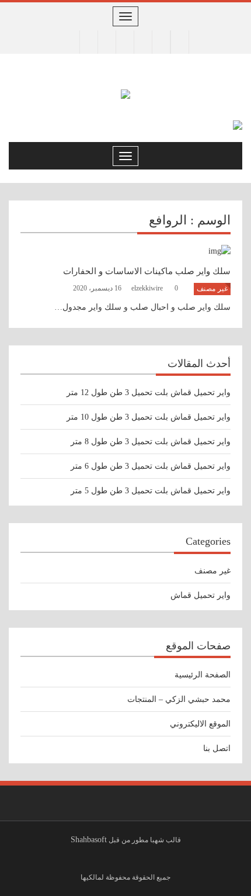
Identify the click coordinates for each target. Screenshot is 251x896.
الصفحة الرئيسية (203, 674)
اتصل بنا (217, 748)
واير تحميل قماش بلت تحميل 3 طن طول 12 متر (149, 392)
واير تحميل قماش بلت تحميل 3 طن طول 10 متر (149, 417)
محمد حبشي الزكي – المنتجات (179, 699)
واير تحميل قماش (200, 595)
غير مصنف (212, 289)
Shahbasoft (89, 839)
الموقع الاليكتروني (200, 723)
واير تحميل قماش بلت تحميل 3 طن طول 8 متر (151, 441)
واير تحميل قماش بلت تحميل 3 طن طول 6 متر (151, 466)
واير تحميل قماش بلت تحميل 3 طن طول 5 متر (151, 490)
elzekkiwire (148, 288)
